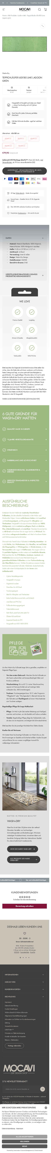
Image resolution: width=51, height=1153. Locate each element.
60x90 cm (33, 138)
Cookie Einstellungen (11, 1009)
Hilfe (33, 1104)
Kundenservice (22, 213)
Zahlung (7, 1023)
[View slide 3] (26, 957)
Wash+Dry (5, 73)
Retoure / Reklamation (11, 1040)
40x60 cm (8, 138)
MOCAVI (16, 952)
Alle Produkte (12, 15)
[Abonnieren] (42, 1089)
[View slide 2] (23, 957)
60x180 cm (8, 146)
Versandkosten (7, 162)
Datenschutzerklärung (11, 1006)
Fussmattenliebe (24, 952)
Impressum (8, 1002)
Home (4, 15)
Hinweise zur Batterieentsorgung (15, 1033)
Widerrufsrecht (20, 193)
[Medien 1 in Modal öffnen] (42, 26)
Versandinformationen (11, 1026)
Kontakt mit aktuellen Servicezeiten (15, 1037)
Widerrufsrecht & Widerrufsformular (16, 1013)
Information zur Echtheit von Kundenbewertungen (20, 1019)
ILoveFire (32, 952)
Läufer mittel (22, 15)
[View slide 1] (20, 957)
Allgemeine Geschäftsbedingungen (16, 1016)
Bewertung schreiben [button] (24, 906)
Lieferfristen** (9, 1030)
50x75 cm (21, 138)
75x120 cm (21, 146)
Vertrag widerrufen (14, 1046)
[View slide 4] (29, 957)
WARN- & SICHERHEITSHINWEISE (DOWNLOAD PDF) (21, 399)
